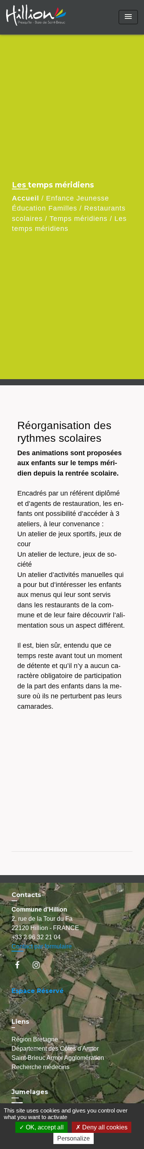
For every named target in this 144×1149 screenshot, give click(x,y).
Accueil (25, 198)
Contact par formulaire (42, 946)
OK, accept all (44, 1127)
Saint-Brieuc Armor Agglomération (58, 1057)
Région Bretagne (35, 1039)
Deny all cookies (104, 1127)
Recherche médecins (41, 1067)
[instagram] (39, 965)
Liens (20, 1021)
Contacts (26, 895)
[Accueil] (36, 17)
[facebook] (21, 965)
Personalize (73, 1138)
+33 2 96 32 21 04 (36, 937)
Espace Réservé (38, 991)
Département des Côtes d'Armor (55, 1048)
